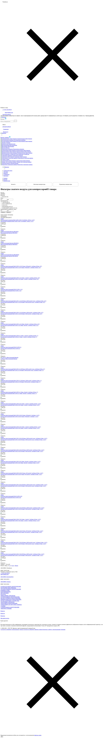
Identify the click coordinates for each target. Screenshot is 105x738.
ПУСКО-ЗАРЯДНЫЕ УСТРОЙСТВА (10, 600)
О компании (6, 174)
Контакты (5, 175)
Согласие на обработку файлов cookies (32, 629)
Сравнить (3, 229)
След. (13, 565)
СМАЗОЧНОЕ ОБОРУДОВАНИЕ (9, 603)
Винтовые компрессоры (39, 184)
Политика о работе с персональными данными (53, 629)
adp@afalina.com (4, 574)
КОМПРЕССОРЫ (5, 590)
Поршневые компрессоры (65, 184)
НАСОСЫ (3, 594)
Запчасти (13, 184)
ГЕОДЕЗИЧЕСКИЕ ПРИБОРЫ (8, 587)
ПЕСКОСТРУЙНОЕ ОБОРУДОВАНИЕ (10, 598)
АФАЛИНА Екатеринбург (7, 576)
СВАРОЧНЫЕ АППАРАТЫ (7, 602)
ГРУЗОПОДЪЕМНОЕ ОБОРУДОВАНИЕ (11, 589)
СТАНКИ (3, 606)
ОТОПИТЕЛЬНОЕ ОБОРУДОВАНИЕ (10, 597)
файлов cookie (37, 735)
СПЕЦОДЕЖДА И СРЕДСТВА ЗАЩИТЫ (11, 604)
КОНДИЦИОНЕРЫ (5, 591)
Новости (5, 173)
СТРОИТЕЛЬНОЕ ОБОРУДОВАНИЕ (10, 607)
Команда (3, 611)
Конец (16, 565)
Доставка (5, 172)
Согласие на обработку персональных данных (12, 629)
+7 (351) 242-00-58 (5, 573)
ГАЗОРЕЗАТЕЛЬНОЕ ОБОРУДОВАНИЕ (11, 586)
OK (1, 736)
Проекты (3, 615)
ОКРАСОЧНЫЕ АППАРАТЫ (8, 595)
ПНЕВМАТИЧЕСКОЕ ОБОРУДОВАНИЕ (11, 599)
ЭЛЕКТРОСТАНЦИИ (6, 608)
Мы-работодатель (5, 618)
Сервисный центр (7, 170)
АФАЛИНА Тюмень (6, 581)
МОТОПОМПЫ (5, 593)
